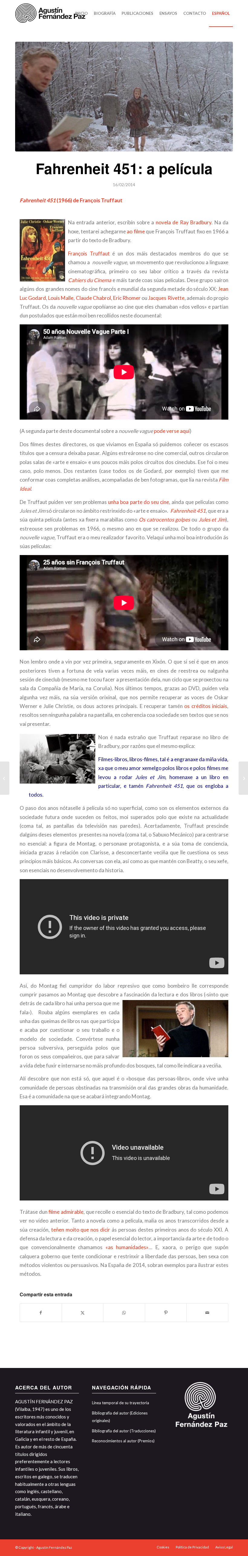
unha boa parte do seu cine (138, 502)
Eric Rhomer (127, 298)
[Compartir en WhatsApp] (124, 1313)
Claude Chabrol (93, 298)
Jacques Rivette (166, 298)
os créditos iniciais (205, 706)
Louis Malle (60, 298)
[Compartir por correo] (207, 1313)
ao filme (136, 231)
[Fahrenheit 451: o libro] (4, 778)
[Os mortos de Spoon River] (243, 778)
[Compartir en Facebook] (41, 1313)
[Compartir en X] (82, 1313)
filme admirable (65, 1212)
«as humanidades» (127, 1247)
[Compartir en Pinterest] (166, 1313)
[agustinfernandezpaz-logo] (51, 13)
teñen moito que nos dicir (80, 1229)
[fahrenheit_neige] (124, 96)
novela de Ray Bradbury (182, 222)
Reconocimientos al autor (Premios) (123, 1440)
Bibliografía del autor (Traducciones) (124, 1430)
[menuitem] (81, 13)
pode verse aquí (172, 431)
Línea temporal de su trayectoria (120, 1402)
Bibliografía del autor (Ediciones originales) (120, 1417)
